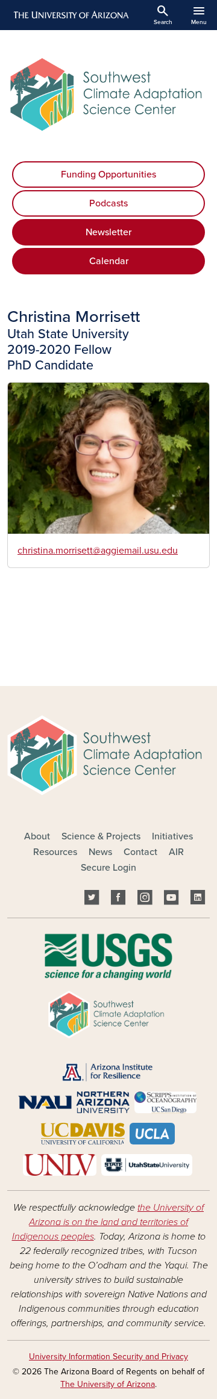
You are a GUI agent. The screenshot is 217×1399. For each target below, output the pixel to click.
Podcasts (108, 203)
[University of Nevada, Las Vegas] (60, 1164)
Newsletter (108, 232)
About (37, 836)
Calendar (108, 261)
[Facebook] (118, 899)
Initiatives (172, 836)
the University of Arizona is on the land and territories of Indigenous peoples (108, 1222)
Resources (55, 852)
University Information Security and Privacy (108, 1356)
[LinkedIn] (197, 899)
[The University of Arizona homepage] (70, 15)
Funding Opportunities (108, 174)
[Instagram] (144, 899)
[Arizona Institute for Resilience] (107, 1072)
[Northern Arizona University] (74, 1102)
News (100, 852)
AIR (176, 852)
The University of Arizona (107, 1384)
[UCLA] (152, 1133)
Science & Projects (100, 836)
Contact (140, 852)
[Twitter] (91, 899)
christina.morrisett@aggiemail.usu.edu (97, 551)
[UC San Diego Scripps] (165, 1102)
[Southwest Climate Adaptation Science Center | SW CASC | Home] (108, 94)
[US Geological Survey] (108, 956)
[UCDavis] (82, 1133)
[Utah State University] (146, 1164)
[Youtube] (171, 899)
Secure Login (108, 868)
